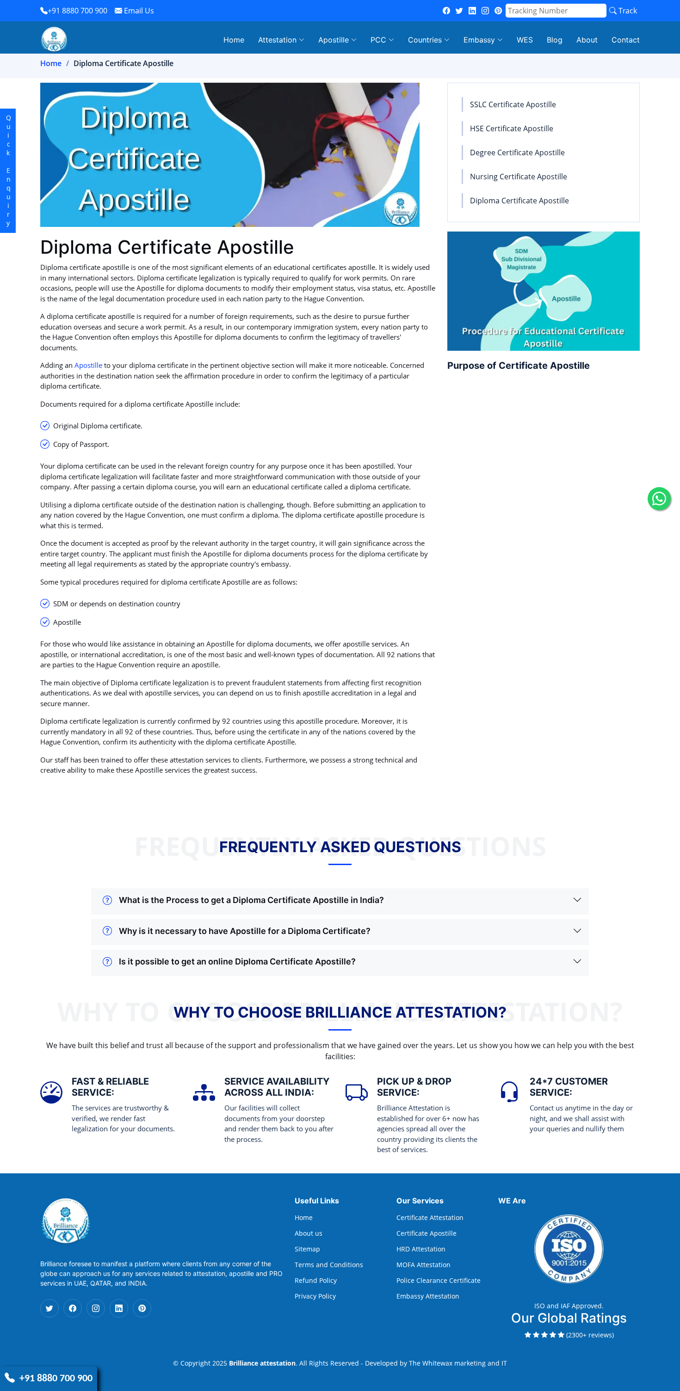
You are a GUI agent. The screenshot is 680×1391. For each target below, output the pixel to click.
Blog (555, 39)
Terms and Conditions (329, 1265)
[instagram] (485, 11)
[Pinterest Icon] (142, 1308)
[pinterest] (498, 11)
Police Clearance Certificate (438, 1280)
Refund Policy (316, 1280)
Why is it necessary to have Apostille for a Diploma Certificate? (245, 931)
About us (308, 1233)
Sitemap (307, 1249)
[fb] (446, 11)
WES (525, 39)
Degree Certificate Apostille (517, 152)
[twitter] (459, 11)
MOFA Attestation (423, 1265)
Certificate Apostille (426, 1233)
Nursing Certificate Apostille (518, 176)
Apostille (88, 365)
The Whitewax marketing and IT (458, 1363)
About (587, 39)
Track (627, 11)
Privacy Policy (315, 1296)
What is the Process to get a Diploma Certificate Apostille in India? (251, 900)
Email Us (138, 11)
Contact (626, 39)
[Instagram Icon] (96, 1308)
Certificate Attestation (430, 1217)
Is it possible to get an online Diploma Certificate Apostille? (237, 961)
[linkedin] (472, 11)
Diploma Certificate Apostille (519, 200)
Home (233, 39)
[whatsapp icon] (659, 498)
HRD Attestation (420, 1249)
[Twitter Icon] (49, 1308)
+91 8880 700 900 (77, 11)
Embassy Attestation (427, 1296)
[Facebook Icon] (72, 1308)
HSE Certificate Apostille (511, 128)
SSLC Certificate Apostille (513, 104)
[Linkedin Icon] (119, 1308)
